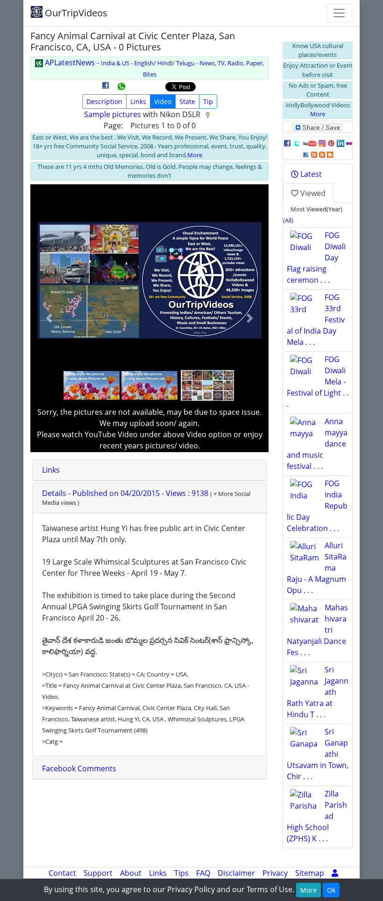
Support (98, 873)
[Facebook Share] (105, 89)
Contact (62, 873)
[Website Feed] (314, 154)
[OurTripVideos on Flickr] (349, 143)
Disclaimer (236, 873)
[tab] (149, 470)
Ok (331, 890)
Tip (208, 101)
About (131, 873)
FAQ (203, 873)
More (194, 155)
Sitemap (309, 873)
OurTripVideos (75, 13)
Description (104, 101)
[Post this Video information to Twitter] (296, 143)
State (187, 101)
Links (138, 101)
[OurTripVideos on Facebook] (287, 143)
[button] (49, 318)
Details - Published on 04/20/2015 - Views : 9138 (126, 493)
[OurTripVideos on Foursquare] (305, 154)
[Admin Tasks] (335, 873)
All (288, 220)
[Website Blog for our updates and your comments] (330, 154)
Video (162, 101)
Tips (181, 873)
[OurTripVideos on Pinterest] (331, 143)
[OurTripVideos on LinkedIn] (340, 143)
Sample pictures (112, 114)
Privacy (275, 873)
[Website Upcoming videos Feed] (322, 154)
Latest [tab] (310, 174)
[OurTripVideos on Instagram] (322, 143)
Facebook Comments (79, 768)
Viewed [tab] (312, 193)
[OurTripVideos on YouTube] (309, 143)
